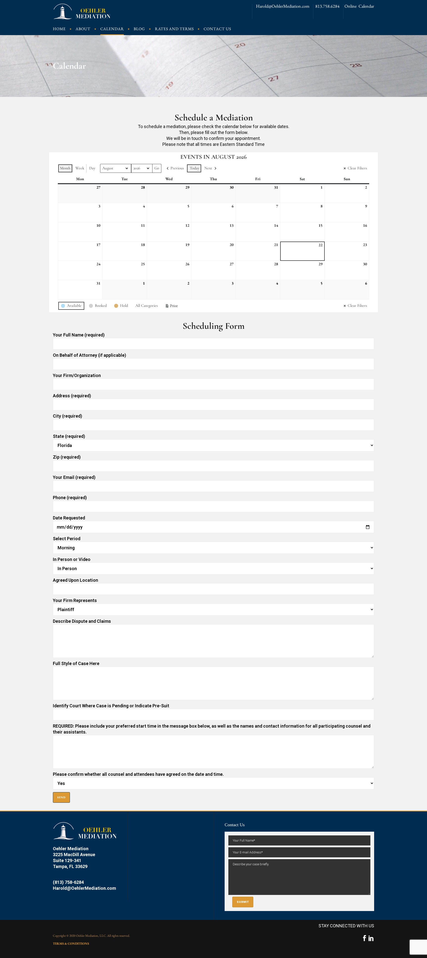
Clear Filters (357, 168)
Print (171, 306)
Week (79, 168)
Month (65, 168)
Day (92, 168)
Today (194, 168)
